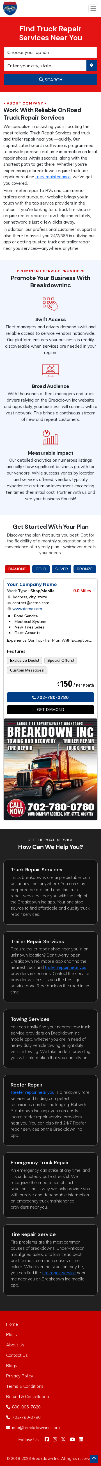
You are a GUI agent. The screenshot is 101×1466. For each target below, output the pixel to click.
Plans (11, 1334)
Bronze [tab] (85, 568)
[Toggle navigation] (93, 8)
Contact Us (17, 1355)
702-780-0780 (52, 697)
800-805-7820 (26, 1407)
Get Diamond (50, 709)
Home (12, 1324)
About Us (15, 1345)
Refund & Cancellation (27, 1396)
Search (52, 79)
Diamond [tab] (17, 568)
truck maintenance (53, 176)
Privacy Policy (19, 1376)
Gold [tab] (41, 568)
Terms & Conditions (24, 1386)
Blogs (11, 1365)
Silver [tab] (61, 568)
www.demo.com (26, 608)
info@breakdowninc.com (35, 1427)
